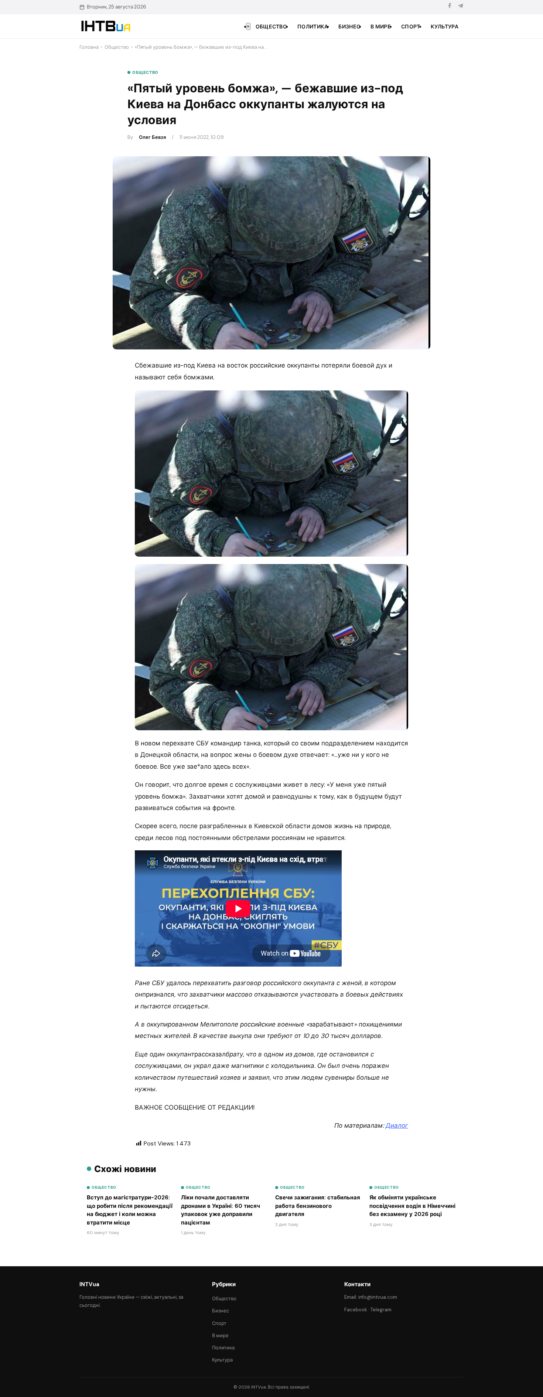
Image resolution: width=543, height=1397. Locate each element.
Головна (89, 47)
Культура (444, 26)
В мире (380, 26)
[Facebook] (449, 7)
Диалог (397, 1125)
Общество (271, 26)
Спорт (410, 26)
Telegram (381, 1310)
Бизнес (349, 26)
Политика (312, 26)
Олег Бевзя (152, 137)
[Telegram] (461, 7)
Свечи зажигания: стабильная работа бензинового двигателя (317, 1206)
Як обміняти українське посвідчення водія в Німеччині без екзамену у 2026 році (412, 1206)
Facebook (355, 1310)
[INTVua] (105, 26)
